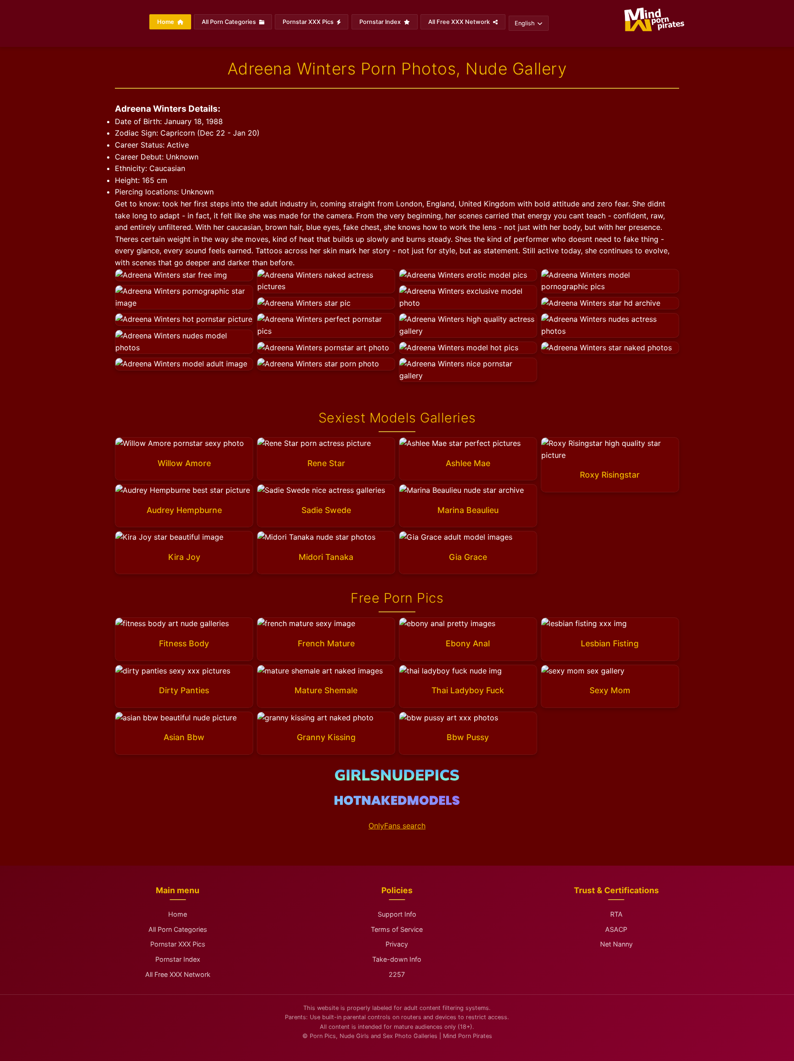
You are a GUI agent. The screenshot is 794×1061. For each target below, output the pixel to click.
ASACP (616, 929)
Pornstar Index (380, 21)
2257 (397, 974)
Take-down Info (396, 959)
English (525, 23)
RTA (616, 914)
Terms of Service (397, 929)
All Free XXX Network (459, 21)
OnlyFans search (397, 825)
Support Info (397, 914)
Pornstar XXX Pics (309, 21)
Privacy (397, 944)
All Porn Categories (229, 21)
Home (166, 21)
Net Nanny (616, 944)
